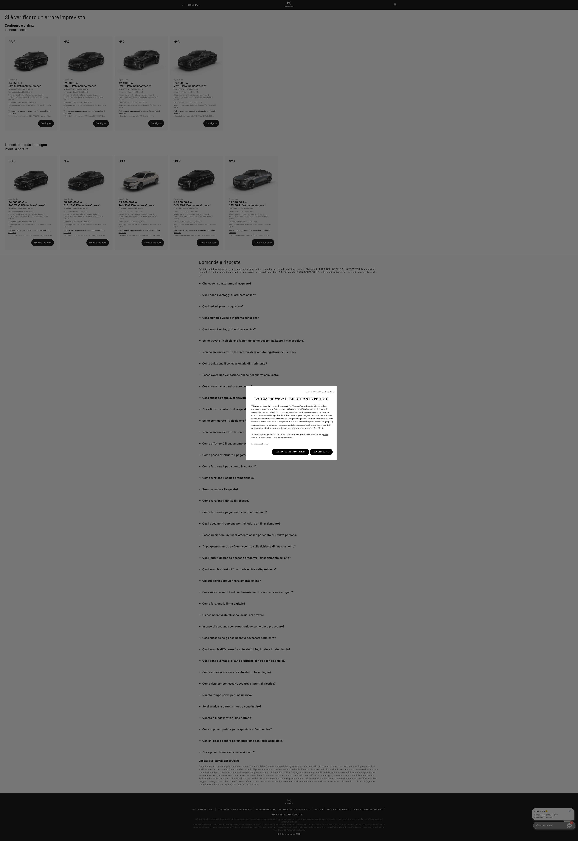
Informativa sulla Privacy (260, 444)
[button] (320, 392)
